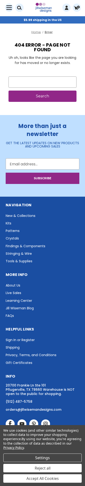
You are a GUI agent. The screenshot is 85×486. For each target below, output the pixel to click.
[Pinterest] (33, 423)
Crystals (12, 238)
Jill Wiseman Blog (20, 308)
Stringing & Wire (19, 253)
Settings (42, 457)
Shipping (13, 347)
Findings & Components (25, 246)
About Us (13, 285)
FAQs (10, 315)
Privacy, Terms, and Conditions (31, 355)
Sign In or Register (20, 340)
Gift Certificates (19, 362)
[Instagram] (45, 423)
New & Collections (20, 215)
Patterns (13, 230)
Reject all (43, 468)
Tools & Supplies (19, 261)
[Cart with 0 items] (77, 8)
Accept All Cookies (42, 478)
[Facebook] (10, 423)
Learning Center (19, 300)
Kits (8, 223)
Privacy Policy (13, 447)
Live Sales (13, 293)
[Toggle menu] (9, 8)
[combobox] (42, 82)
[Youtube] (21, 423)
